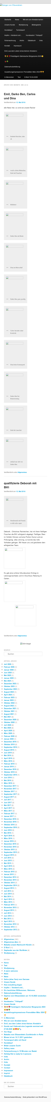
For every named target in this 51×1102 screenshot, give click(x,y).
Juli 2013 (7, 913)
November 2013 (10, 907)
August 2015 (9, 855)
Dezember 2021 (10, 708)
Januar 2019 (9, 766)
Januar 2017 (9, 816)
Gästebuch (32, 40)
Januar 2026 (9, 670)
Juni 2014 (8, 893)
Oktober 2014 (9, 882)
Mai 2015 (7, 863)
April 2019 (8, 758)
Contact (7, 1067)
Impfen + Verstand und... (14, 987)
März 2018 (8, 783)
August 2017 (9, 797)
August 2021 (9, 714)
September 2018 (10, 774)
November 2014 (10, 880)
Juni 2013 (8, 915)
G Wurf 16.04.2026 (31, 77)
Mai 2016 (7, 833)
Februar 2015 (9, 871)
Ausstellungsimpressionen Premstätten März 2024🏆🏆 (24, 72)
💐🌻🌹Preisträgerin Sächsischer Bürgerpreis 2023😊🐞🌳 (23, 58)
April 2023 (8, 694)
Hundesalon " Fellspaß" (13, 1001)
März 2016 (8, 838)
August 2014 (9, 888)
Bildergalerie (36, 25)
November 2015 (10, 846)
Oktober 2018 (9, 772)
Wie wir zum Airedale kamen (33, 19)
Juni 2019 (8, 752)
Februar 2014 (9, 904)
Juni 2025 (8, 672)
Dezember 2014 (10, 877)
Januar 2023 (9, 700)
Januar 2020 (9, 739)
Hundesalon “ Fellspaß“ (34, 35)
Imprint (7, 1073)
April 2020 (8, 730)
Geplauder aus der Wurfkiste (15, 950)
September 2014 (10, 885)
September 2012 (10, 929)
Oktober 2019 (9, 744)
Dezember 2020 (10, 719)
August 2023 (9, 692)
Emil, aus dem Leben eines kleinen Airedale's (22, 1023)
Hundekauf (8, 30)
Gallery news (9, 1048)
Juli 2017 (7, 799)
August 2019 (9, 750)
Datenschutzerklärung (12, 66)
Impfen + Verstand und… (13, 35)
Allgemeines (22, 472)
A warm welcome (11, 971)
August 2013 (9, 910)
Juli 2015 (7, 857)
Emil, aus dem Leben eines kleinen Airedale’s (20, 51)
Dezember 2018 (10, 769)
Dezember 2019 (10, 741)
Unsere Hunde (9, 25)
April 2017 (8, 808)
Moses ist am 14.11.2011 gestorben (18, 1037)
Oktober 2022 (9, 703)
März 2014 (8, 902)
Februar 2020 (9, 736)
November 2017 (10, 788)
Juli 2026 (7, 664)
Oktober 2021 (9, 711)
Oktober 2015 (9, 849)
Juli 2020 (7, 725)
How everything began (13, 984)
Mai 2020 (7, 727)
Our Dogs (8, 1031)
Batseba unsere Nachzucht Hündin (18, 944)
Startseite (7, 19)
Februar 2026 (9, 667)
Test (19, 77)
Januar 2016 (9, 841)
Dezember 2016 (10, 819)
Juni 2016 (8, 830)
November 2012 (10, 924)
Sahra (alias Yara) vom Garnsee (16, 979)
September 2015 (10, 852)
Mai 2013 (7, 918)
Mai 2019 (7, 755)
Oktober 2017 (9, 791)
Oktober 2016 (9, 824)
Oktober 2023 (9, 686)
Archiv (22, 40)
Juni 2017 (8, 802)
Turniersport (20, 30)
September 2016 (10, 827)
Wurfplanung (23, 25)
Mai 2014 (7, 896)
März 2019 (8, 761)
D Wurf (6, 947)
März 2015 (8, 869)
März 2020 (8, 733)
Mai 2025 (7, 675)
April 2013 (8, 921)
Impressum (18, 45)
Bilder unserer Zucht (12, 1045)
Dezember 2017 (10, 786)
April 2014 (8, 899)
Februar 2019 (9, 763)
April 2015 (8, 866)
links (41, 40)
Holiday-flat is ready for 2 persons (17, 1054)
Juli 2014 (7, 891)
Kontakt (7, 45)
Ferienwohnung (10, 40)
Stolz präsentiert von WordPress (35, 1097)
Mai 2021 (7, 716)
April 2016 (8, 835)
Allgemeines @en (11, 942)
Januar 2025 (9, 678)
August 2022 (9, 705)
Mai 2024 (7, 680)
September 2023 (10, 689)
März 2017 (8, 810)
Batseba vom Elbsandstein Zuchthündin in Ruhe (23, 1034)
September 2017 (10, 794)
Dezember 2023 (10, 683)
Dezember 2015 (10, 844)
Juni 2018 (8, 777)
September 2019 (10, 747)
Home (6, 962)
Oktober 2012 (9, 926)
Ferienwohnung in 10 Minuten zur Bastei (20, 1051)
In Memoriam (9, 77)
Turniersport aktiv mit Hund (15, 1040)
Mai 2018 (7, 780)
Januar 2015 (9, 874)
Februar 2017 (9, 813)
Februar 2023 (9, 697)
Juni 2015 (8, 860)
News (17, 19)
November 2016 (10, 821)
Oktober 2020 (9, 722)
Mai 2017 (7, 805)
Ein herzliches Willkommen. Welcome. (19, 990)
